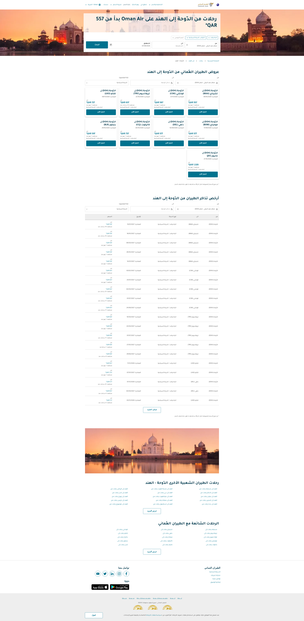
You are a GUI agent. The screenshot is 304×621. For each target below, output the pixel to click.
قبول (94, 615)
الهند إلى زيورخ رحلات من (120, 496)
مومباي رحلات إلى (211, 541)
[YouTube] (98, 574)
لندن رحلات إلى (123, 545)
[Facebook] (126, 574)
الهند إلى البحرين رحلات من (208, 500)
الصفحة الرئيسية (213, 61)
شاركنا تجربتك (215, 575)
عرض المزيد (152, 511)
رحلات (201, 61)
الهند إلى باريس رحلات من (119, 500)
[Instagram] (119, 574)
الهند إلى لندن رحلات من (120, 493)
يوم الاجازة (135, 5)
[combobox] (202, 46)
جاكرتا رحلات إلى (122, 537)
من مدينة (131, 598)
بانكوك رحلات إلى (211, 545)
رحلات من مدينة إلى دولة (144, 598)
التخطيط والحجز (155, 5)
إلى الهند (191, 61)
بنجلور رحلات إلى (122, 541)
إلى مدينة (172, 598)
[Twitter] (105, 574)
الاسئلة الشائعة (214, 572)
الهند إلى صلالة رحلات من (164, 500)
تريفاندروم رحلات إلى (210, 533)
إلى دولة (180, 598)
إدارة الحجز (126, 5)
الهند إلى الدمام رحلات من (208, 493)
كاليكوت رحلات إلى (166, 541)
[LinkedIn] (112, 574)
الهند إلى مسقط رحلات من (208, 489)
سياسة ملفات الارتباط (153, 615)
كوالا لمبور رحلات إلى (210, 537)
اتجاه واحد (213, 38)
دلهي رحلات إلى (167, 533)
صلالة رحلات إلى (167, 537)
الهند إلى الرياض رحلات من (119, 489)
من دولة (124, 598)
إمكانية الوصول (215, 582)
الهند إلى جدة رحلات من (209, 504)
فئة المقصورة (123, 78)
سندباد (105, 5)
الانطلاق (147, 43)
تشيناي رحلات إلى (166, 530)
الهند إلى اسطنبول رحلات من (162, 504)
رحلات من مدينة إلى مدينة (160, 598)
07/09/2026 (146, 46)
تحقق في (144, 5)
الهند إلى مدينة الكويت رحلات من (161, 489)
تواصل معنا (216, 579)
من (216, 43)
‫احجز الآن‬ (203, 112)
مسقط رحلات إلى (211, 530)
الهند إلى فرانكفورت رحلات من (162, 496)
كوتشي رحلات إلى (122, 530)
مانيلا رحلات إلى (167, 545)
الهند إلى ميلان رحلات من (209, 496)
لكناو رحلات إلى (123, 533)
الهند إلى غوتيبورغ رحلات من (118, 504)
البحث (97, 45)
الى (182, 43)
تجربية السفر (115, 5)
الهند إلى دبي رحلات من (164, 493)
